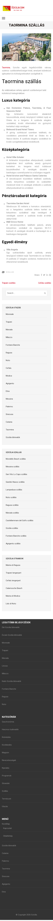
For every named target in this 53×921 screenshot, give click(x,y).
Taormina (6, 67)
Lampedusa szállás (14, 490)
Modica (9, 376)
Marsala (9, 329)
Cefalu (8, 368)
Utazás (5, 806)
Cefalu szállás (44, 283)
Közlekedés (7, 745)
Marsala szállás (12, 513)
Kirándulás (6, 737)
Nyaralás (5, 768)
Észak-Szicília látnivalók (12, 635)
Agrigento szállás (13, 543)
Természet (6, 799)
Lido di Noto (11, 603)
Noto (8, 360)
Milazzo (9, 337)
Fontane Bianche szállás (16, 536)
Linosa (5, 666)
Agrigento (10, 383)
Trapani (9, 322)
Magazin (5, 752)
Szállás (10, 272)
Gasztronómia (8, 722)
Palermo (9, 406)
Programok (6, 775)
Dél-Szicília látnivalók (10, 627)
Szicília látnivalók (13, 437)
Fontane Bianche (13, 345)
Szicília (34, 915)
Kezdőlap (6, 824)
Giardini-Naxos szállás (15, 482)
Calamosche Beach (14, 588)
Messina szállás (12, 466)
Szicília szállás (12, 528)
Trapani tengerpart (13, 573)
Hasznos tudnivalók (10, 729)
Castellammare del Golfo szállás (19, 520)
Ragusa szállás (12, 505)
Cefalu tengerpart (13, 580)
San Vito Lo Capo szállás (16, 474)
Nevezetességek (9, 760)
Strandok (6, 783)
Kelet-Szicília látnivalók (11, 681)
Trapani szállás (8, 283)
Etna (8, 391)
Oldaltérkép (8, 836)
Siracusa (9, 414)
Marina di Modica (13, 596)
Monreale (10, 314)
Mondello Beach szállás (16, 459)
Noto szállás (11, 497)
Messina (9, 399)
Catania (9, 422)
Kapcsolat (7, 828)
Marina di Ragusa (13, 565)
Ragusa (9, 353)
